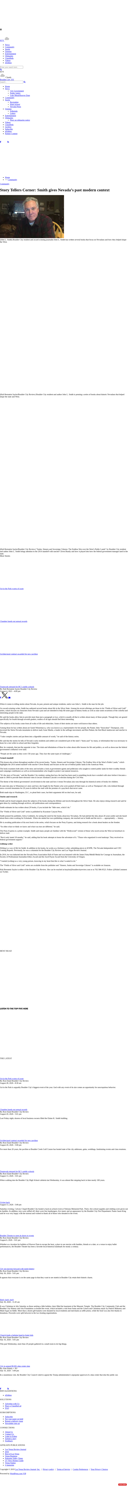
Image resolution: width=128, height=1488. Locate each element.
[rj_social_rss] (8, 142)
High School (15, 104)
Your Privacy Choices (99, 1469)
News (7, 45)
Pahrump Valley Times (14, 1458)
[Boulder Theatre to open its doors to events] (13, 1233)
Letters (12, 113)
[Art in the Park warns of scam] (13, 1076)
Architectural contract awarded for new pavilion (19, 1140)
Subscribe (9, 129)
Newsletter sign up (12, 1423)
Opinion (8, 51)
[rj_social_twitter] (4, 142)
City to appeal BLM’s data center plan (15, 1366)
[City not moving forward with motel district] (13, 1266)
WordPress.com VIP (18, 1474)
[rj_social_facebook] (0, 142)
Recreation (14, 102)
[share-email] (9, 698)
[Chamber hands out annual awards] (13, 1107)
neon (7, 1452)
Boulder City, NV (7, 79)
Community (9, 47)
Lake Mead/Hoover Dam (20, 95)
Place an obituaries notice (20, 120)
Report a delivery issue (14, 1421)
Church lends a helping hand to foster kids (16, 1335)
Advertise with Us (12, 1404)
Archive (8, 127)
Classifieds (9, 58)
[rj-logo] (25, 35)
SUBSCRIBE (122, 1484)
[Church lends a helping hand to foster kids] (13, 1333)
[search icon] (1, 70)
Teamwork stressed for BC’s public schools (17, 1171)
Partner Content (11, 134)
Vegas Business (11, 1456)
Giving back (5, 1202)
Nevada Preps (15, 107)
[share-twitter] (5, 698)
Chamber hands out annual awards (13, 1109)
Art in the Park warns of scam (12, 1079)
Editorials (14, 111)
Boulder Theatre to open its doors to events (17, 1236)
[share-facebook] (0, 698)
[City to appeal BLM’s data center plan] (13, 1364)
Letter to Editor (11, 1436)
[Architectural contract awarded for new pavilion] (13, 1138)
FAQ (7, 1408)
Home (7, 86)
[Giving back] (13, 1200)
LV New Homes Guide (14, 1461)
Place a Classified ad (13, 1406)
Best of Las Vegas (12, 1454)
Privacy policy (48, 1469)
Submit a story (10, 1439)
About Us (9, 1432)
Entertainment (10, 54)
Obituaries (9, 56)
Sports (7, 49)
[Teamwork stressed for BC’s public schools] (13, 1169)
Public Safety (15, 93)
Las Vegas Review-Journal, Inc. (27, 1469)
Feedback (9, 1441)
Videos (7, 60)
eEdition (8, 63)
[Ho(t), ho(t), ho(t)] (13, 1297)
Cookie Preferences (80, 1469)
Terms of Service (63, 1469)
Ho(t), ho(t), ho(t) (7, 1300)
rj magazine (9, 1465)
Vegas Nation (10, 1463)
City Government (17, 91)
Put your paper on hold (14, 1419)
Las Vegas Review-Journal (15, 1449)
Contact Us (9, 1434)
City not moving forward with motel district (17, 1269)
